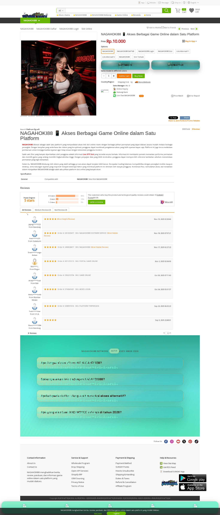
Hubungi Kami (122, 92)
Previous (185, 29)
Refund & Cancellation (126, 482)
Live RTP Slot (88, 154)
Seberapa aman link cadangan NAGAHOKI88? (73, 379)
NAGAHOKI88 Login (69, 28)
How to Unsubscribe (125, 470)
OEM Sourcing (77, 478)
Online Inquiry (122, 89)
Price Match (178, 96)
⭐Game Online (121, 15)
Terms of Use (77, 486)
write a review (96, 202)
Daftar (110, 509)
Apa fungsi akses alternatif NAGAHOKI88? (71, 363)
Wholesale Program (80, 463)
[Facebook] (166, 441)
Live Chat (195, 509)
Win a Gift (169, 202)
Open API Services (79, 470)
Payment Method (124, 463)
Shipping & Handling (125, 474)
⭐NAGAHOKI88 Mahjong (100, 15)
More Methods (144, 82)
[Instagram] (172, 441)
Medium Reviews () (43, 210)
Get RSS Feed (169, 467)
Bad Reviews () (61, 210)
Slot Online (87, 28)
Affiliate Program (123, 486)
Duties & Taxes (122, 478)
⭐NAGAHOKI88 (80, 15)
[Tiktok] (196, 441)
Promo (24, 509)
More (141, 96)
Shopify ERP (76, 474)
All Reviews (26, 210)
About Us (31, 463)
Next (192, 29)
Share (186, 118)
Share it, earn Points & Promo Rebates (184, 121)
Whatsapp (152, 509)
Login (67, 509)
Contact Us (32, 467)
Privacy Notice (77, 482)
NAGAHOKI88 (27, 28)
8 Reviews (196, 129)
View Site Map (169, 463)
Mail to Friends (170, 27)
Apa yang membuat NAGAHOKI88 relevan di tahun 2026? (81, 412)
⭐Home (147, 15)
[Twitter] (184, 441)
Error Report (194, 96)
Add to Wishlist (155, 27)
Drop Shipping (77, 467)
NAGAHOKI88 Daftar (46, 28)
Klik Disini (98, 513)
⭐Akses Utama (63, 15)
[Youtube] (178, 441)
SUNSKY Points (122, 467)
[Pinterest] (190, 441)
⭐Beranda (136, 15)
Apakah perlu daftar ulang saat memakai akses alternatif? (83, 396)
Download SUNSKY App (174, 471)
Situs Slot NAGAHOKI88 (97, 179)
